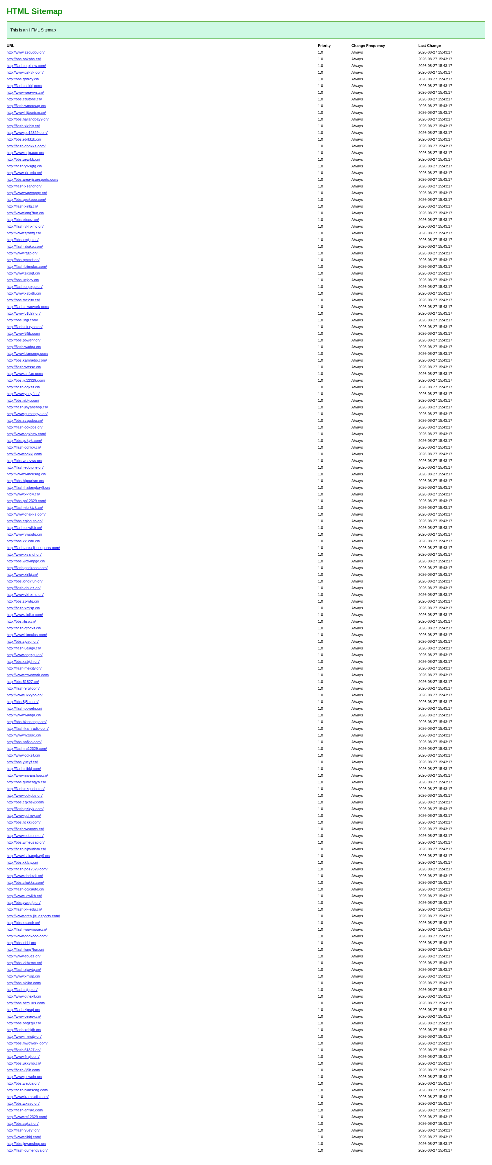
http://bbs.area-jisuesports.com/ (32, 179)
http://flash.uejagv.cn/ (24, 648)
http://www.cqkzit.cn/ (23, 755)
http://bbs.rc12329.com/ (26, 380)
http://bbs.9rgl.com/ (22, 320)
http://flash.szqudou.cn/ (26, 789)
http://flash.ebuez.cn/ (23, 588)
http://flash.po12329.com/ (27, 869)
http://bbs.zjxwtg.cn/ (23, 601)
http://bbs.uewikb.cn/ (23, 159)
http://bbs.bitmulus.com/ (26, 1003)
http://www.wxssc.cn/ (24, 735)
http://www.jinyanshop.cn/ (27, 775)
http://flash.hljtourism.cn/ (26, 849)
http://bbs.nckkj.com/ (23, 822)
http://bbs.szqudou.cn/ (25, 420)
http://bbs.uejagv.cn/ (23, 280)
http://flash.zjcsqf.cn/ (23, 1010)
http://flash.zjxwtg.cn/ (24, 969)
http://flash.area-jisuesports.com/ (33, 548)
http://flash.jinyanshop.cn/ (27, 407)
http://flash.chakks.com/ (26, 146)
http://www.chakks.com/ (26, 514)
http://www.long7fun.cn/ (25, 213)
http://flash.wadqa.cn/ (24, 347)
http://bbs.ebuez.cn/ (23, 220)
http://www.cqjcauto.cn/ (25, 153)
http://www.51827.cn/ (23, 313)
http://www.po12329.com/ (27, 133)
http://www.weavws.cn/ (25, 92)
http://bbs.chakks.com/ (25, 882)
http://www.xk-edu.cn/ (24, 173)
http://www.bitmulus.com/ (27, 635)
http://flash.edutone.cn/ (25, 467)
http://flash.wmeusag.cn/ (26, 106)
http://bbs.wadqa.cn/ (23, 1083)
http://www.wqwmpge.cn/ (27, 193)
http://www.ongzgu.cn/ (25, 655)
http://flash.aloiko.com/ (25, 246)
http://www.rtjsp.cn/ (22, 253)
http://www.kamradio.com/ (28, 1097)
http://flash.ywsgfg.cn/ (24, 166)
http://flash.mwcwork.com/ (28, 307)
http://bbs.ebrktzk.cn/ (24, 139)
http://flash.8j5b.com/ (23, 1070)
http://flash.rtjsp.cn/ (22, 990)
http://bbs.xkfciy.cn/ (22, 862)
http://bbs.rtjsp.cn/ (21, 621)
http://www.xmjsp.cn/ (23, 976)
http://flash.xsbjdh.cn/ (24, 1030)
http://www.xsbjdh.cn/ (24, 293)
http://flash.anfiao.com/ (25, 1110)
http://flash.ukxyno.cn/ (25, 327)
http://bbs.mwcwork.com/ (27, 1043)
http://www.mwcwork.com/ (28, 675)
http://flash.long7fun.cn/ (25, 949)
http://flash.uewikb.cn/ (24, 528)
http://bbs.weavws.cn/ (24, 461)
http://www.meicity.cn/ (24, 1036)
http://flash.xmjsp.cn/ (23, 608)
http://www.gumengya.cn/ (27, 414)
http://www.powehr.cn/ (24, 1077)
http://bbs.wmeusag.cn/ (26, 842)
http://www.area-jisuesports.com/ (33, 916)
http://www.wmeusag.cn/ (26, 474)
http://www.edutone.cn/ (25, 836)
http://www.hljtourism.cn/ (26, 112)
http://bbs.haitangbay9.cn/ (28, 119)
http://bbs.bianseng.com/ (27, 722)
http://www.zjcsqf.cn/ (23, 273)
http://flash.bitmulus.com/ (27, 266)
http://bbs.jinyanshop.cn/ (26, 1144)
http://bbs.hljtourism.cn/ (25, 481)
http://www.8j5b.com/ (23, 333)
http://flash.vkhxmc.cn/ (25, 226)
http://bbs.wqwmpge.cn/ (26, 561)
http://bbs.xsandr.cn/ (23, 923)
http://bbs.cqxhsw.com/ (25, 802)
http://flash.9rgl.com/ (23, 688)
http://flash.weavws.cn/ (25, 829)
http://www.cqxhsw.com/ (26, 434)
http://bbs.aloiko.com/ (24, 983)
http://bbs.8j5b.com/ (22, 702)
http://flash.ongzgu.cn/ (25, 287)
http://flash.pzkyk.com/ (25, 809)
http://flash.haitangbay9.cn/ (28, 487)
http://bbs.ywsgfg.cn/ (23, 903)
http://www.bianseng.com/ (27, 354)
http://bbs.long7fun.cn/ (25, 581)
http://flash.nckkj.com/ (24, 86)
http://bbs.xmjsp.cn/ (22, 240)
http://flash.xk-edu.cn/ (24, 909)
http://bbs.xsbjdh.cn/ (23, 661)
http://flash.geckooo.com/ (27, 568)
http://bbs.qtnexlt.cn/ (23, 260)
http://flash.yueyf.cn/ (23, 1130)
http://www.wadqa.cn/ (24, 715)
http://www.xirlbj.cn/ (22, 574)
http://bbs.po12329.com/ (26, 501)
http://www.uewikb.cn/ (24, 896)
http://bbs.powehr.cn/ (23, 340)
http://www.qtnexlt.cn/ (24, 996)
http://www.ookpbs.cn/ (25, 795)
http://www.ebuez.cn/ (23, 956)
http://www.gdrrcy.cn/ (24, 815)
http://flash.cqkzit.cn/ (23, 387)
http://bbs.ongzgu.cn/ (24, 1023)
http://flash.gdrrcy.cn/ (24, 447)
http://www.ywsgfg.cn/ (24, 534)
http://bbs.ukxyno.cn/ (24, 1063)
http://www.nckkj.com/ (24, 454)
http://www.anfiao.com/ (25, 374)
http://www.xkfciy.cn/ (23, 494)
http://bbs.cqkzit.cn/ (22, 1123)
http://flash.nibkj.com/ (24, 769)
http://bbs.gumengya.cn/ (26, 782)
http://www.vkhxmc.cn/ (25, 595)
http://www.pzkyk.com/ (25, 72)
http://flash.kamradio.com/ (28, 728)
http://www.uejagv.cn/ (24, 1016)
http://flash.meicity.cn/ (24, 668)
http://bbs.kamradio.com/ (27, 360)
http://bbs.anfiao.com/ (24, 742)
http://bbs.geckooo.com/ (26, 200)
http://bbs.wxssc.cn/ (23, 1103)
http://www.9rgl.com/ (23, 1057)
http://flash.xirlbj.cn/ (22, 206)
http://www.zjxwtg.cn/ (24, 233)
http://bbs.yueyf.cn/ (22, 762)
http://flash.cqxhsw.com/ (26, 66)
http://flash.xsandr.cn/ (24, 186)
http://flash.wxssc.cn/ (24, 367)
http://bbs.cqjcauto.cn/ (25, 521)
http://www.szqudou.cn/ (26, 52)
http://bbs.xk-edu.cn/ (23, 541)
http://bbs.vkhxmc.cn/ (24, 963)
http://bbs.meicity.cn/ (23, 300)
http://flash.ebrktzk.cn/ (25, 508)
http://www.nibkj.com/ (24, 1137)
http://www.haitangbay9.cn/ (28, 856)
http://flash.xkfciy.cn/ (23, 126)
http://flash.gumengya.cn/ (27, 1150)
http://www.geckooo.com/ (27, 936)
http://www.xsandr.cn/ (24, 554)
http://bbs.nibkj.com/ (23, 400)
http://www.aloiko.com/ (25, 615)
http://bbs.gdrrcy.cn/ (23, 79)
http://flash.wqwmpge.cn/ (27, 929)
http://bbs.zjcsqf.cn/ (22, 641)
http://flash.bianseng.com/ (27, 1090)
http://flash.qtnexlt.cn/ (24, 628)
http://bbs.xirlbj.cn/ (21, 943)
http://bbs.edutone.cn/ (24, 99)
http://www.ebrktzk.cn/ (25, 876)
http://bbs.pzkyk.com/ (24, 441)
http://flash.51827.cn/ (23, 1050)
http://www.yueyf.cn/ (23, 394)
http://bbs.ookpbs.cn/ (24, 59)
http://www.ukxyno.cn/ (25, 695)
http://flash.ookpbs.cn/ (25, 427)
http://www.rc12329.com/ (27, 1117)
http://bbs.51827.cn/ (23, 682)
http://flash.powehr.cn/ (24, 708)
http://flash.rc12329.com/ (27, 749)
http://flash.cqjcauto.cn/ (25, 889)
